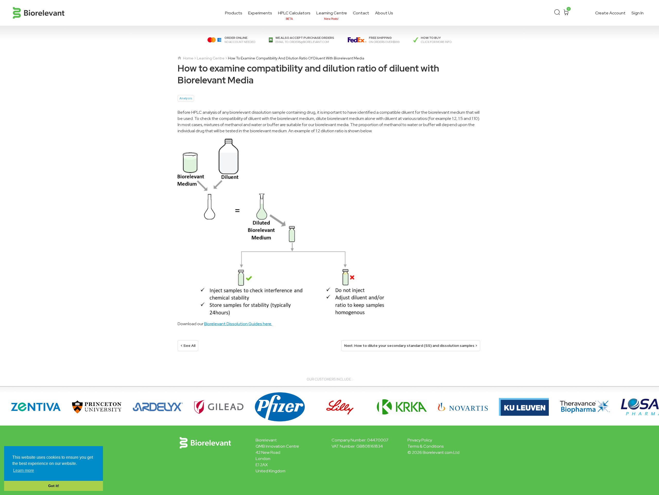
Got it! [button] (53, 486)
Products (233, 13)
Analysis (185, 98)
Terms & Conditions (425, 446)
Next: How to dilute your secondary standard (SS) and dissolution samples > (410, 345)
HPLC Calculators (294, 13)
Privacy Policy (419, 440)
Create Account (610, 13)
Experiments (260, 13)
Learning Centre (331, 13)
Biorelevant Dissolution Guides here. (238, 323)
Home (187, 58)
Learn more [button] (23, 470)
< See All (187, 345)
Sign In (637, 13)
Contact (361, 13)
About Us (384, 13)
